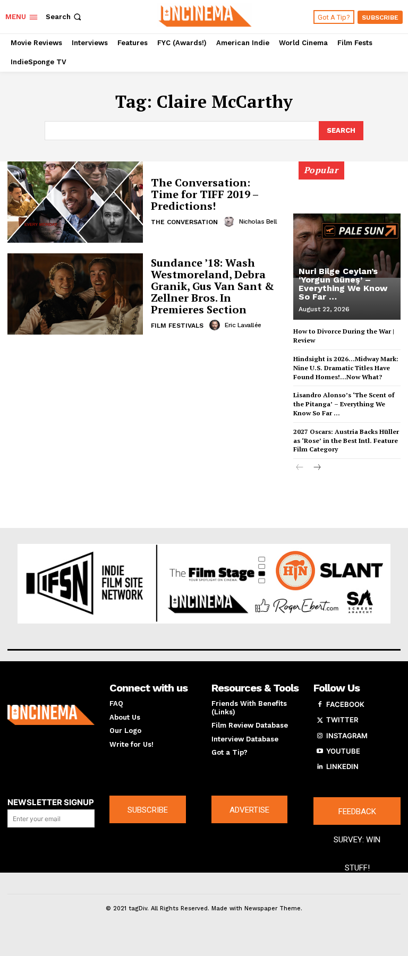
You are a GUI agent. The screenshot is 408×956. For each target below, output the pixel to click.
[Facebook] (319, 704)
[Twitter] (319, 720)
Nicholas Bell (258, 221)
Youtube (343, 751)
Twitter (342, 719)
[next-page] (317, 468)
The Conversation (184, 222)
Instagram (347, 735)
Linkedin (342, 766)
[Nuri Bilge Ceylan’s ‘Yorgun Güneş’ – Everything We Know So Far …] (347, 245)
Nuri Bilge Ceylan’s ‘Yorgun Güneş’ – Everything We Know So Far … (343, 284)
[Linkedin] (319, 767)
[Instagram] (319, 736)
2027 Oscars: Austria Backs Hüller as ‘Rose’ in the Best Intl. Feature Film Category (346, 441)
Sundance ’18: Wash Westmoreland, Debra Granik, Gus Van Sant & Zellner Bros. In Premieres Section (212, 286)
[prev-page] (300, 468)
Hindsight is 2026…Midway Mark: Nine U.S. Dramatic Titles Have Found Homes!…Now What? (345, 368)
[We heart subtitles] (205, 15)
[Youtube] (319, 751)
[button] (64, 16)
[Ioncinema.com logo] (51, 715)
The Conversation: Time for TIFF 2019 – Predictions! (205, 194)
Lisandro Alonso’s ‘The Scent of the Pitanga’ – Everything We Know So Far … (343, 404)
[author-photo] (230, 221)
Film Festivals (177, 325)
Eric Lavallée (243, 325)
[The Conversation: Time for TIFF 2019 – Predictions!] (75, 202)
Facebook (345, 704)
